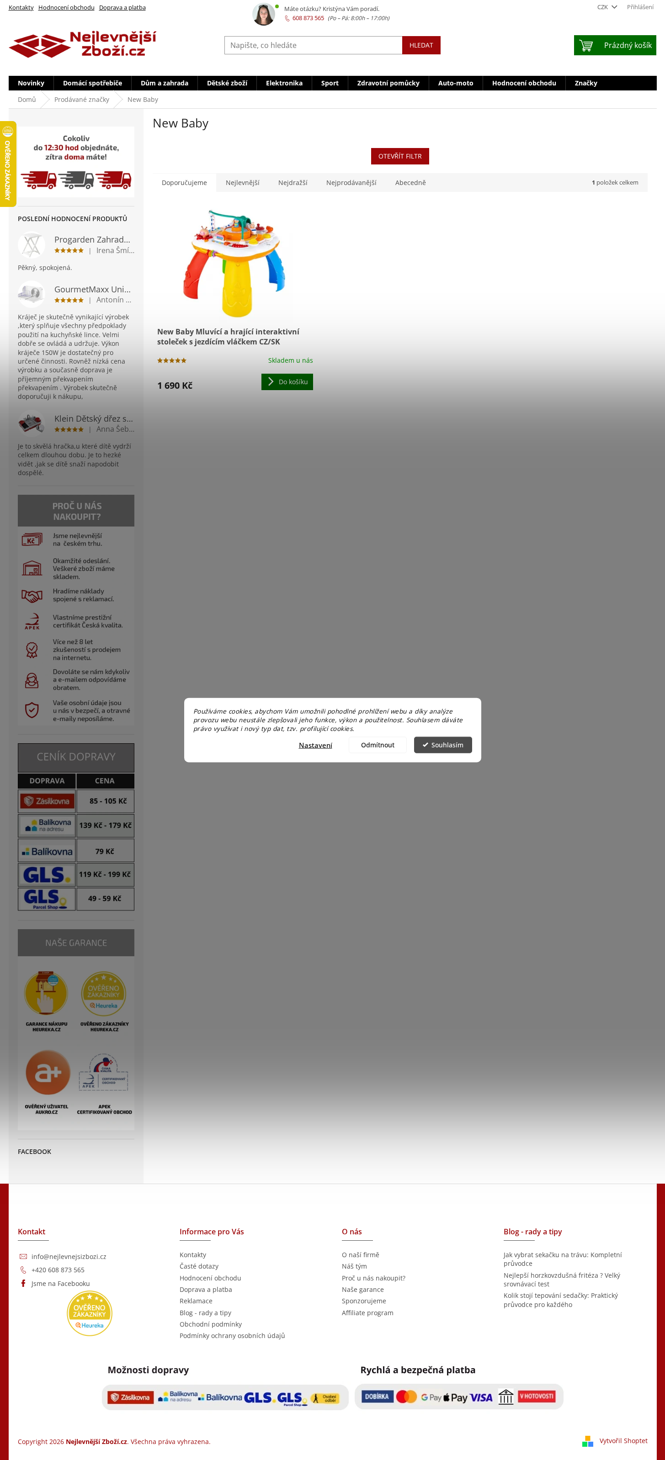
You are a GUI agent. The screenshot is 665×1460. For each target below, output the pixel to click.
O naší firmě (360, 1254)
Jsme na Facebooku (61, 1283)
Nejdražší (293, 182)
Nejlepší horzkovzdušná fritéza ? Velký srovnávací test (562, 1279)
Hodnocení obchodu (66, 7)
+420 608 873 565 (58, 1269)
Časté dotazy (199, 1266)
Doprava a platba (122, 7)
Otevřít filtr (400, 156)
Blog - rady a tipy (205, 1312)
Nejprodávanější (351, 182)
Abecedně (410, 182)
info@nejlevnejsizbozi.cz (69, 1256)
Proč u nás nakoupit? (373, 1278)
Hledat (421, 45)
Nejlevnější (243, 182)
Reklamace (196, 1300)
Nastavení (315, 744)
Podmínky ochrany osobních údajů (232, 1335)
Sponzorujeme (364, 1300)
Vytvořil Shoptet (624, 1440)
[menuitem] (31, 83)
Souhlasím (447, 745)
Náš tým (354, 1266)
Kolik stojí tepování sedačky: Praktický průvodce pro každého (561, 1299)
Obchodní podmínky (211, 1324)
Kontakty (21, 7)
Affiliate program (368, 1312)
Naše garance (363, 1289)
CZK (603, 7)
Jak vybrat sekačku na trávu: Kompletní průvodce (563, 1259)
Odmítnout (377, 745)
